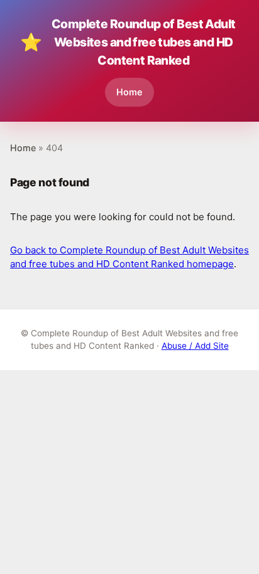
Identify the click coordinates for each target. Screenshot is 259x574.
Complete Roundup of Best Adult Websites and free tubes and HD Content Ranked (128, 42)
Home (129, 92)
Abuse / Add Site (195, 346)
